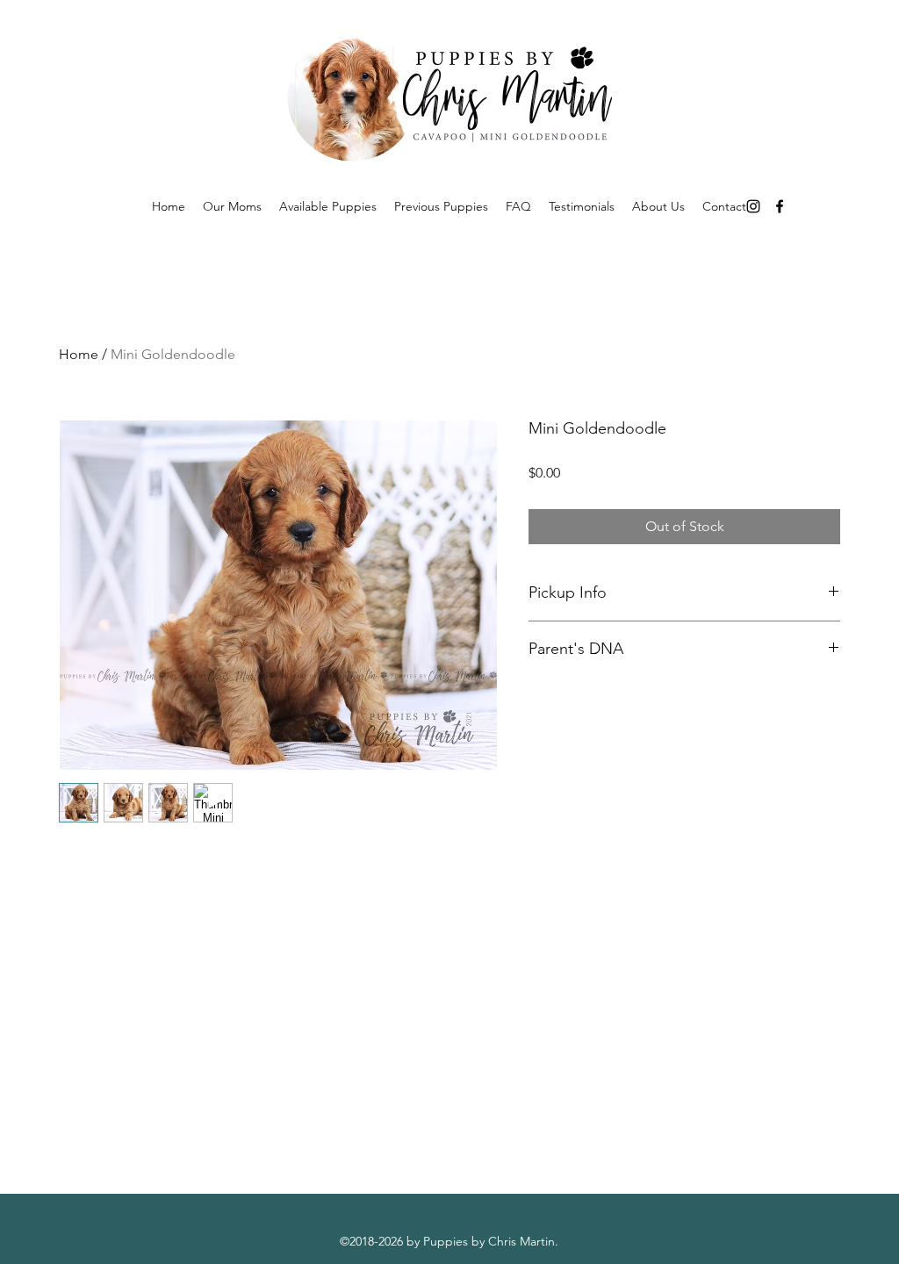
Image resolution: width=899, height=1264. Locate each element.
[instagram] (753, 206)
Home (78, 354)
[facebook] (779, 206)
